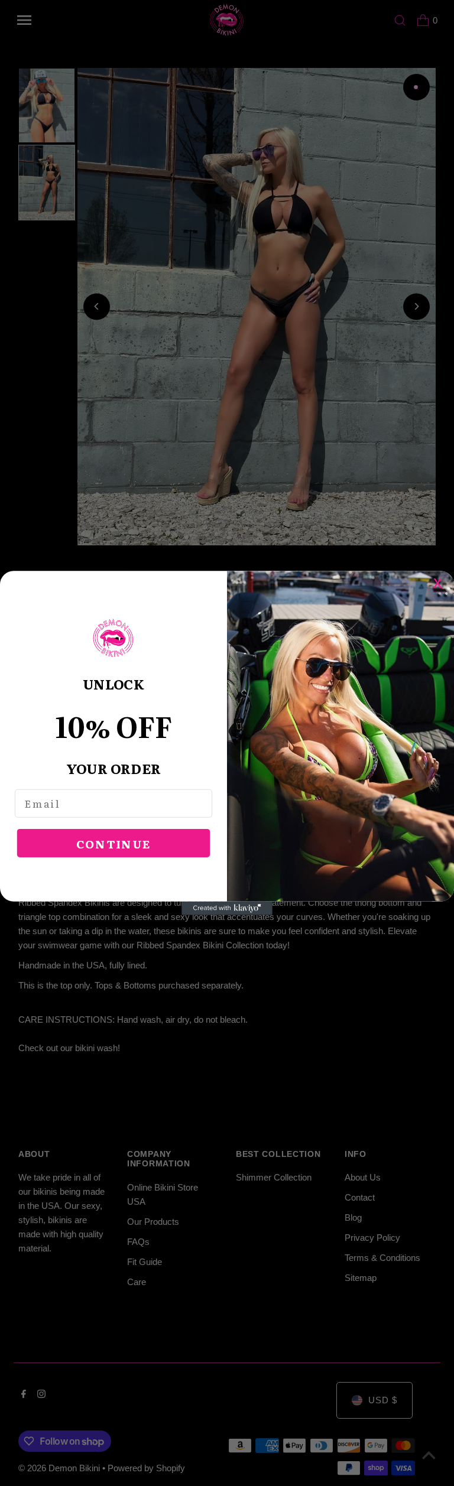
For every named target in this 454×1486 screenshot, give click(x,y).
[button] (113, 638)
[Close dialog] (443, 581)
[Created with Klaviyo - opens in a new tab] (227, 908)
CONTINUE (113, 843)
